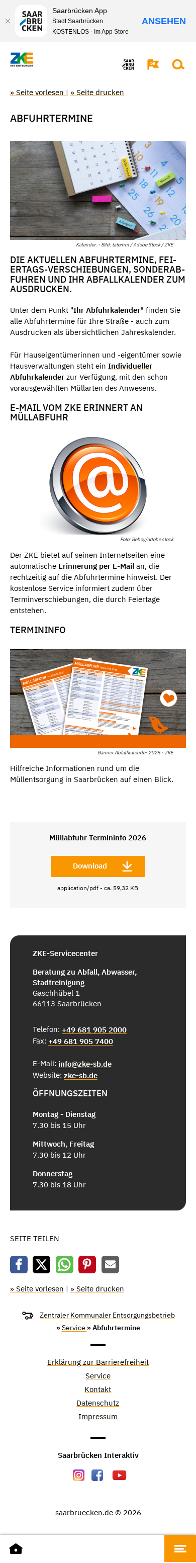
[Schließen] (8, 21)
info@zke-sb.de (85, 1064)
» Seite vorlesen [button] (38, 92)
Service (74, 1327)
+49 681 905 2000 (94, 1029)
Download (90, 866)
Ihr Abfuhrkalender (106, 310)
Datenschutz (97, 1403)
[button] (148, 64)
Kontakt (97, 1389)
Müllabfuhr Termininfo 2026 (97, 837)
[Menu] (180, 1548)
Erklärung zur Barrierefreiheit (98, 1362)
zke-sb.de (80, 1075)
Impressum (98, 1417)
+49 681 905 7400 (80, 1041)
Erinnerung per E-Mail (96, 566)
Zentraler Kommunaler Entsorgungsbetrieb (107, 1315)
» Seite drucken (97, 92)
